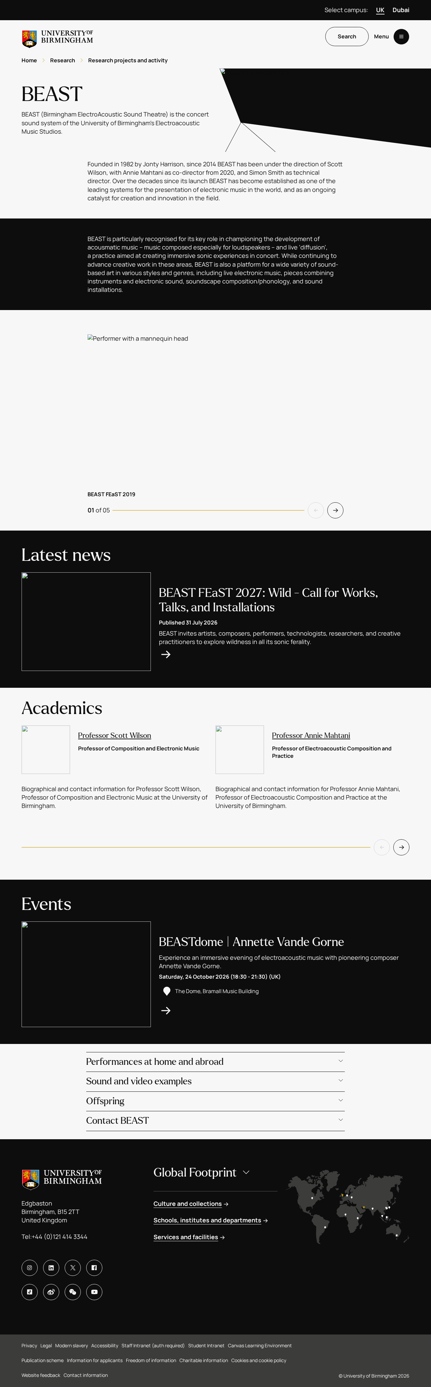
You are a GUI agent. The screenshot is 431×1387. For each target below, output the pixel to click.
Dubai (401, 10)
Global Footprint (195, 1172)
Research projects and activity (128, 60)
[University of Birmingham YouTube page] (94, 1292)
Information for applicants (95, 1360)
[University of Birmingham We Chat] (73, 1292)
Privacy (29, 1345)
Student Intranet (206, 1345)
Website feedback (41, 1375)
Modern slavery (71, 1345)
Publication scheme (43, 1360)
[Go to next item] (335, 510)
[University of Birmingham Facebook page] (94, 1268)
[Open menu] (401, 37)
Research (62, 60)
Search (347, 36)
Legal (46, 1345)
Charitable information (203, 1360)
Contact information (86, 1375)
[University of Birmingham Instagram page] (30, 1268)
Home (29, 60)
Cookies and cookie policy (258, 1360)
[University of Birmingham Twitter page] (73, 1268)
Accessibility (104, 1345)
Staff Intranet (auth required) (153, 1345)
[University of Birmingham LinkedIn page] (51, 1268)
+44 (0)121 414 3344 (60, 1236)
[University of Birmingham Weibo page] (51, 1292)
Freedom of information (151, 1360)
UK (380, 10)
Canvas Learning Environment (260, 1345)
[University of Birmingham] (58, 36)
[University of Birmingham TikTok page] (30, 1292)
